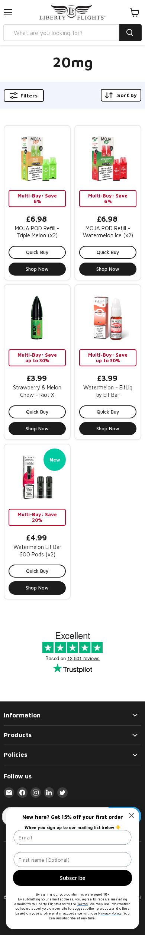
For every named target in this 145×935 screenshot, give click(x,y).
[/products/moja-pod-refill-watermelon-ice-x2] (107, 158)
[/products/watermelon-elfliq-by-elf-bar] (107, 317)
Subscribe (72, 877)
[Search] (130, 32)
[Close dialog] (131, 815)
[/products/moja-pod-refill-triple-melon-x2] (37, 158)
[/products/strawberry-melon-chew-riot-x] (37, 317)
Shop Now (37, 269)
